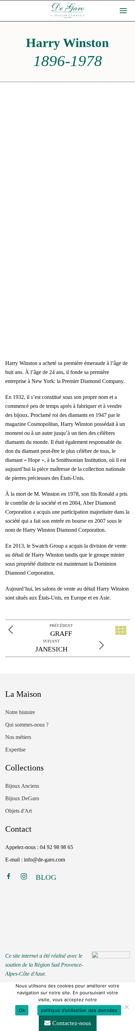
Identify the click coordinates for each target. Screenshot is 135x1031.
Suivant (51, 641)
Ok (22, 1010)
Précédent (61, 625)
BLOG (46, 877)
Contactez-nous (71, 1023)
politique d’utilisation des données (79, 1010)
